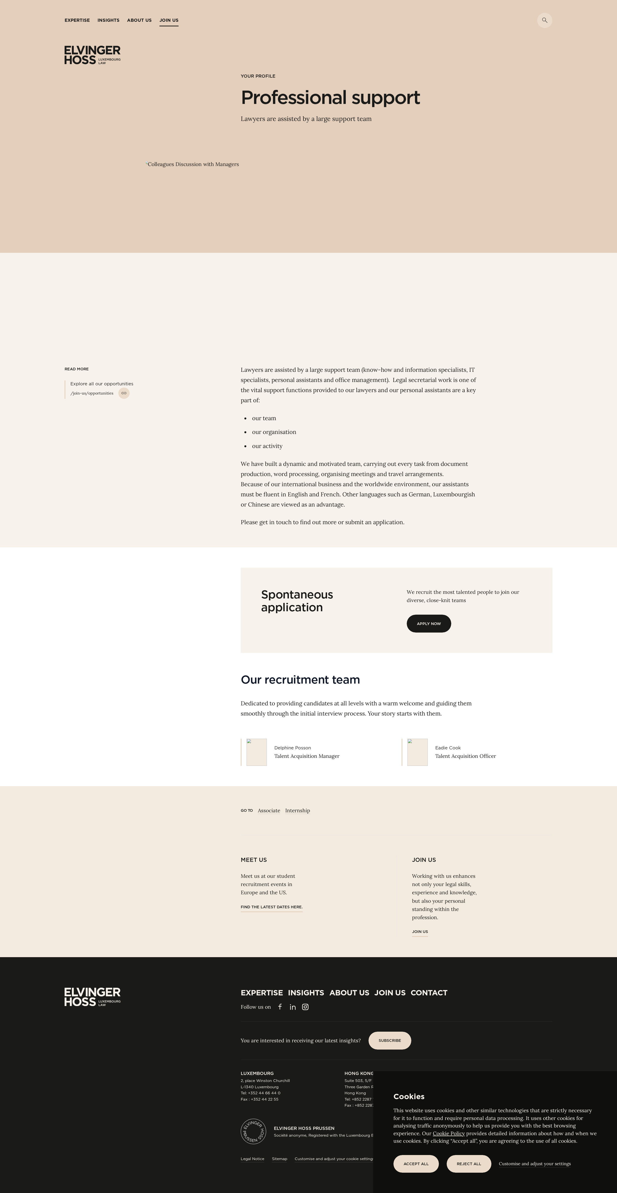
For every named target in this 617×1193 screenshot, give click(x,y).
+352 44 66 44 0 (264, 1093)
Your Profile (258, 76)
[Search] (544, 20)
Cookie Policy (449, 1133)
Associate (269, 810)
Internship (297, 810)
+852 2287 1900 (367, 1099)
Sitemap (279, 1158)
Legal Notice (252, 1158)
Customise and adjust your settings (535, 1163)
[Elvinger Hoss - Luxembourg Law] (92, 55)
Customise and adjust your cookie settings (335, 1158)
